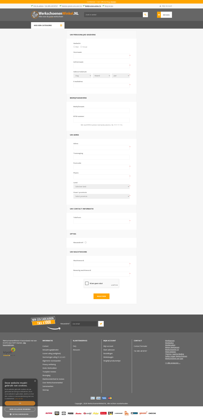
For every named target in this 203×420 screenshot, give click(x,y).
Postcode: (77, 163)
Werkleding (169, 343)
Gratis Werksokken (50, 368)
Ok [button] (20, 403)
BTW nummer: (78, 116)
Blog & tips (109, 6)
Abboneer (101, 324)
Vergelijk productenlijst (112, 361)
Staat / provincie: (80, 192)
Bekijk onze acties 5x (93, 6)
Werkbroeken (170, 345)
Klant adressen (109, 350)
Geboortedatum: (80, 72)
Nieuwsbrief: (78, 242)
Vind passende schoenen (145, 14)
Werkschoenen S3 (172, 349)
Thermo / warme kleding (174, 354)
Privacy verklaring (49, 364)
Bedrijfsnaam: (79, 106)
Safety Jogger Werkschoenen (176, 356)
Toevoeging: (78, 153)
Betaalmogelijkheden (51, 350)
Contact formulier (140, 346)
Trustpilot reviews (49, 372)
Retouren (76, 350)
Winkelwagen (108, 357)
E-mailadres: (78, 81)
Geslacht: (77, 43)
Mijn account (108, 346)
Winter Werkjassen (172, 347)
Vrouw (85, 47)
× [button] (35, 381)
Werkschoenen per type (174, 358)
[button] (20, 414)
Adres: (75, 143)
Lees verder (19, 399)
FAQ (74, 346)
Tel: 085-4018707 (51, 6)
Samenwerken (48, 386)
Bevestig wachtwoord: (82, 270)
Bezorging (46, 375)
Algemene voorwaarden (52, 361)
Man (77, 47)
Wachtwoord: (78, 260)
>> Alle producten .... (172, 363)
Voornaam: (77, 52)
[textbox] (113, 14)
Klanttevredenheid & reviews (53, 379)
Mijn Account (167, 6)
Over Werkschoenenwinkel (53, 383)
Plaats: (76, 173)
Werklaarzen (170, 340)
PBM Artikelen (170, 352)
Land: (75, 183)
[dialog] (20, 398)
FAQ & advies (38, 6)
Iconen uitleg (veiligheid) (52, 353)
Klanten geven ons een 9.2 (72, 6)
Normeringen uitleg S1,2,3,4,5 (54, 357)
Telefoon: (77, 217)
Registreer (101, 296)
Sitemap (46, 390)
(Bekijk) (115, 2)
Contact (46, 346)
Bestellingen (108, 353)
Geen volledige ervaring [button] (20, 409)
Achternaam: (78, 62)
